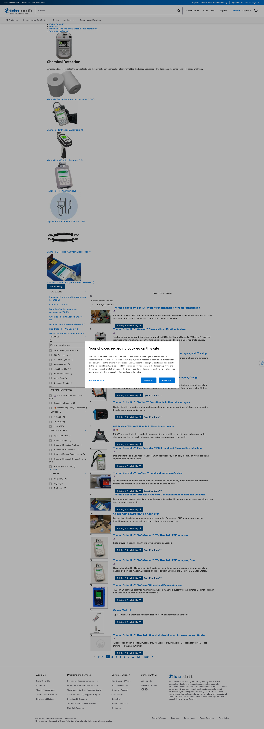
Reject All (148, 380)
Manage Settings (96, 380)
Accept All (166, 380)
